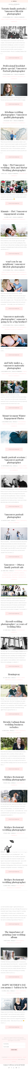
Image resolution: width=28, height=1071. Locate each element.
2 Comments (17, 887)
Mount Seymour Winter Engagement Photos (14, 417)
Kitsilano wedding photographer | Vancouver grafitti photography (14, 115)
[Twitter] (9, 1068)
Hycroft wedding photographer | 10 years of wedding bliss (14, 624)
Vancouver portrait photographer (14, 515)
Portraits (21, 577)
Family (3, 19)
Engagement (6, 122)
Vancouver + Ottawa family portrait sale (14, 566)
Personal (15, 577)
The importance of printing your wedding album (14, 934)
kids (24, 19)
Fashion (16, 572)
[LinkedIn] (13, 1068)
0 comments (21, 122)
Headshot (19, 19)
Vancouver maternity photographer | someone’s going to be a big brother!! (14, 319)
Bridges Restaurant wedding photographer (14, 778)
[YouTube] (16, 1068)
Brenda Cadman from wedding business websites (14, 724)
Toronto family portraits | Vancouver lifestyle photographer (14, 11)
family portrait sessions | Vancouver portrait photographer (14, 460)
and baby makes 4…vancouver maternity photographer (14, 365)
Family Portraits (10, 19)
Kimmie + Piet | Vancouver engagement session (14, 212)
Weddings (14, 122)
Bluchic (14, 1061)
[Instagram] (19, 1068)
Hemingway (14, 674)
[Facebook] (11, 1068)
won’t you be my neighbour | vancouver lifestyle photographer (14, 264)
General (21, 572)
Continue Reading (14, 57)
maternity (23, 272)
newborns (15, 274)
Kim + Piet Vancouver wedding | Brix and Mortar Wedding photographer (14, 167)
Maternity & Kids (6, 274)
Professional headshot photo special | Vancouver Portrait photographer (14, 68)
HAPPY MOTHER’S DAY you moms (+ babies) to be (14, 986)
